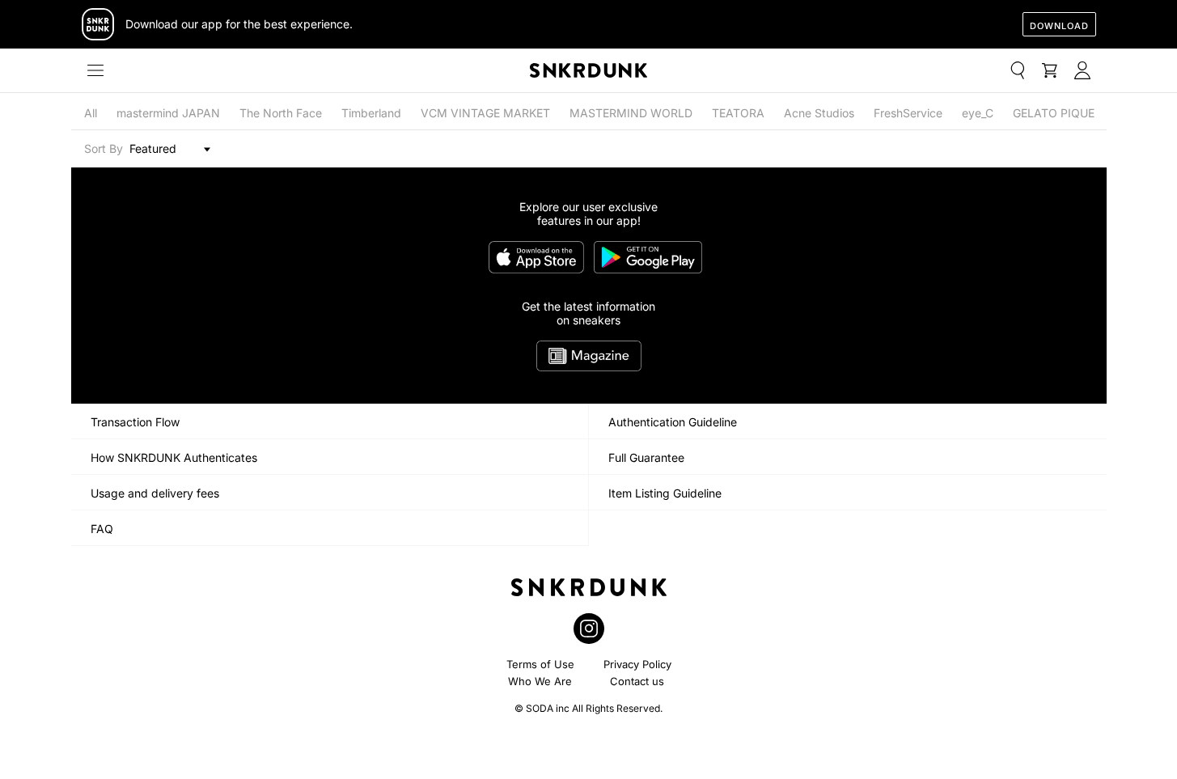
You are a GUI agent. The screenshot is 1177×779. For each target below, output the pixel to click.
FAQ (102, 529)
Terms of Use (540, 664)
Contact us (637, 681)
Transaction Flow (135, 422)
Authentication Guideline (672, 422)
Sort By (103, 148)
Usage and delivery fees (155, 493)
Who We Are (540, 681)
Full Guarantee (646, 457)
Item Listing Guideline (665, 493)
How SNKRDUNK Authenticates (174, 457)
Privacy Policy (637, 664)
